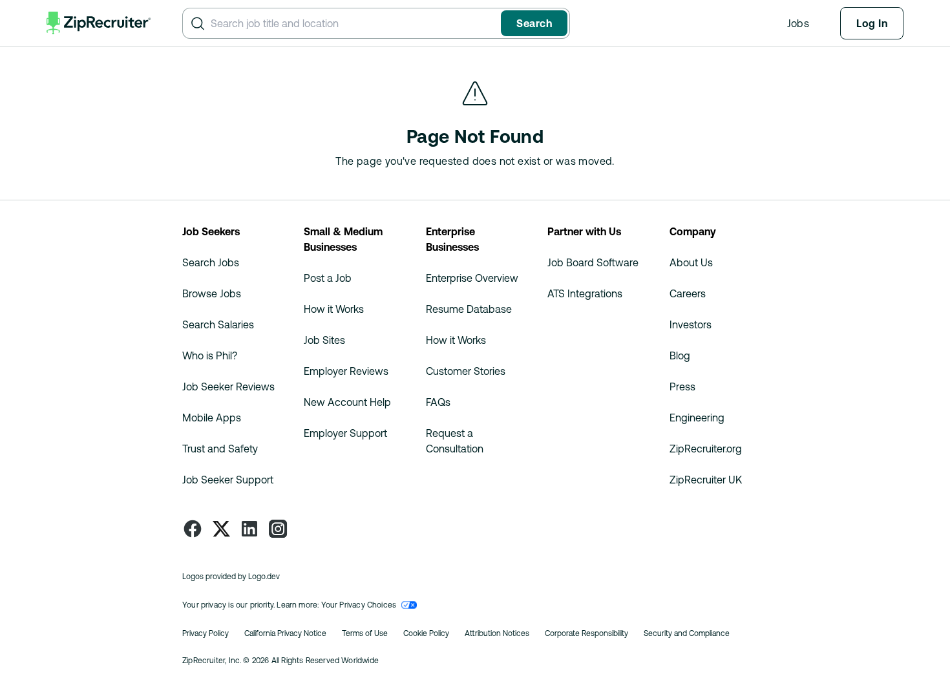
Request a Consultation (454, 440)
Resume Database (469, 309)
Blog (680, 355)
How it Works (334, 309)
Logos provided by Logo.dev (231, 576)
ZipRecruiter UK (706, 479)
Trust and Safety (220, 448)
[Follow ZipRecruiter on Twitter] (221, 528)
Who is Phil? (209, 355)
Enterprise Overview (472, 278)
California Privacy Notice (285, 633)
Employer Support (345, 433)
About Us (691, 262)
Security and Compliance (687, 633)
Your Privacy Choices (359, 605)
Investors (691, 324)
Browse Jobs (211, 293)
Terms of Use (365, 633)
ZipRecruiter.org (706, 448)
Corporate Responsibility (586, 633)
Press (682, 386)
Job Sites (324, 340)
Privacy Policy (205, 633)
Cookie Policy (426, 633)
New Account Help (347, 402)
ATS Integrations (584, 293)
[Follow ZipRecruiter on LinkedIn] (249, 528)
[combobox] (353, 23)
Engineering (697, 417)
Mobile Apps (211, 417)
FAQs (438, 402)
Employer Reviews (346, 371)
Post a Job (328, 278)
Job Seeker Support (227, 479)
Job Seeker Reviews (228, 386)
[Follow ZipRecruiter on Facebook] (192, 528)
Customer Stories (465, 371)
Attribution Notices (497, 633)
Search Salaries (218, 324)
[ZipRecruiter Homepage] (99, 23)
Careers (688, 293)
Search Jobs (210, 262)
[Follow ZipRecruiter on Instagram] (278, 528)
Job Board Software (593, 262)
